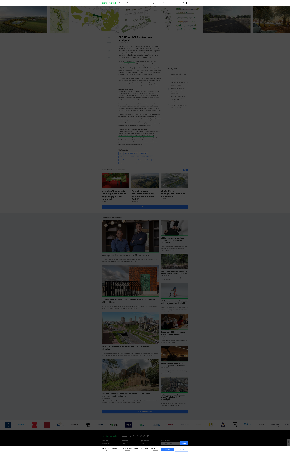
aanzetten (155, 450)
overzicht (127, 450)
